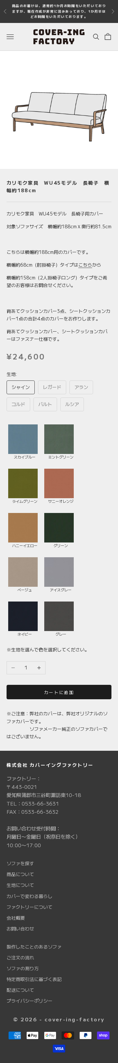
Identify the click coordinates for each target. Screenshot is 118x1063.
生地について (20, 885)
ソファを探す (20, 863)
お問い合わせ (20, 928)
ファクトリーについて (29, 907)
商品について (20, 874)
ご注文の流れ (20, 957)
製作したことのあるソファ (34, 946)
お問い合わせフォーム (40, 14)
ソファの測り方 (23, 968)
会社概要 (16, 917)
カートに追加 (59, 692)
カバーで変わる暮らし (29, 896)
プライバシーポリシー (29, 1000)
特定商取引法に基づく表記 (34, 979)
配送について (20, 990)
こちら (85, 264)
